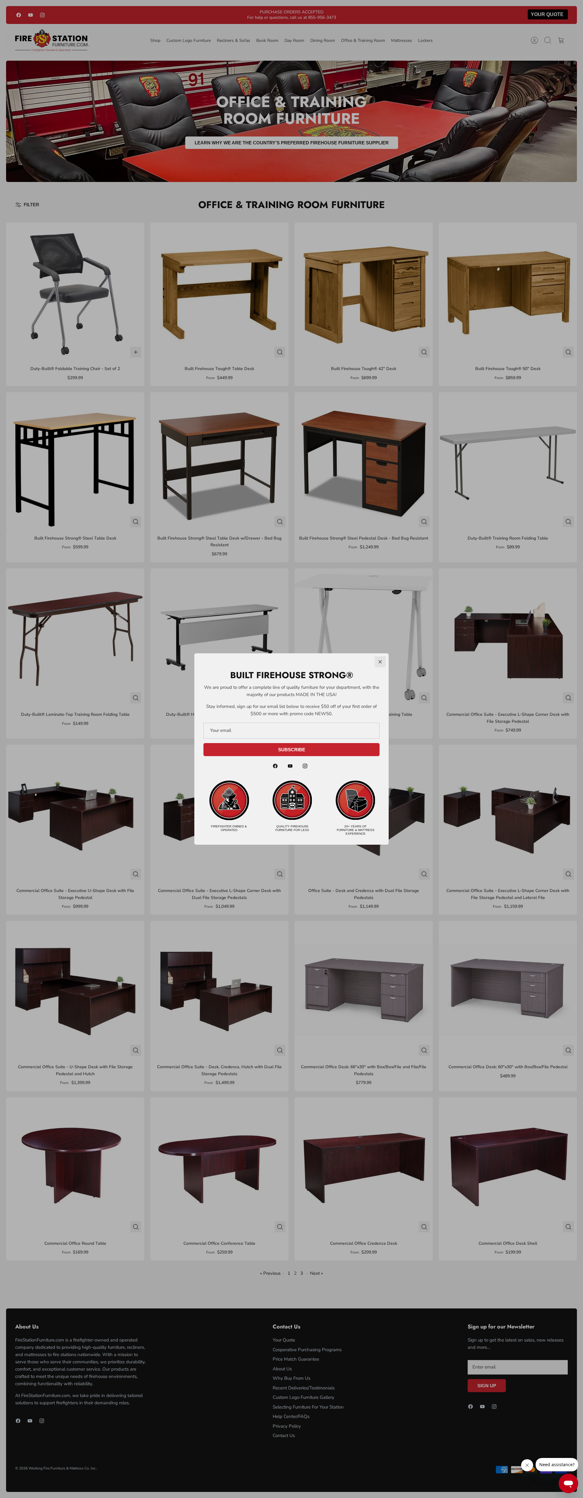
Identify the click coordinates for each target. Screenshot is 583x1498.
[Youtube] (290, 766)
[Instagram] (305, 766)
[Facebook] (275, 766)
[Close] (380, 661)
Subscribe (291, 749)
